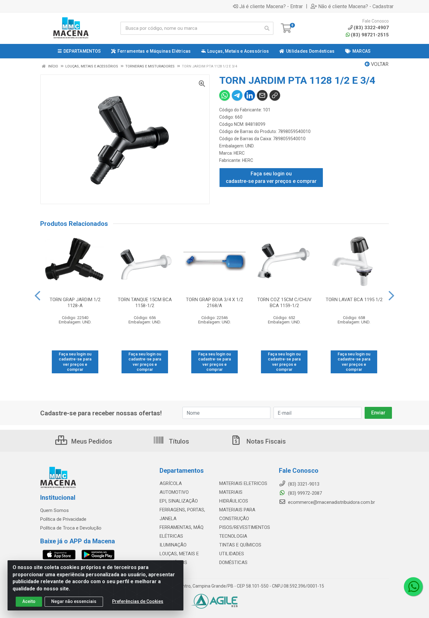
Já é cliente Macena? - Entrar (271, 6)
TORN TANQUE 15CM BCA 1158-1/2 (145, 302)
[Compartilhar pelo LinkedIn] (249, 95)
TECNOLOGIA (233, 536)
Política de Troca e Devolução (70, 528)
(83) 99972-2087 (304, 493)
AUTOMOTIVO (174, 492)
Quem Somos (54, 510)
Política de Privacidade (63, 519)
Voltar (379, 64)
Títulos (178, 441)
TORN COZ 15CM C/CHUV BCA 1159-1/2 (284, 302)
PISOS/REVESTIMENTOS (244, 527)
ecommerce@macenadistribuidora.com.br (331, 502)
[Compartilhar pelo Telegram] (237, 95)
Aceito (28, 601)
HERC (239, 153)
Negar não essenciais (73, 601)
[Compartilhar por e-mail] (262, 95)
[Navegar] (37, 295)
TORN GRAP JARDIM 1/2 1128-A (75, 302)
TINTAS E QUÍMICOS (240, 545)
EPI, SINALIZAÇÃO (179, 501)
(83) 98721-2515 (370, 35)
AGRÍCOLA (171, 483)
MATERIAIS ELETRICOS (243, 483)
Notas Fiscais (265, 441)
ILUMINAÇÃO (173, 545)
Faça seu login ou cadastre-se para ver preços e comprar (271, 177)
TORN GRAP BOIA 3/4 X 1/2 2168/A (214, 302)
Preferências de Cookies (137, 601)
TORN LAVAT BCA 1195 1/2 (354, 299)
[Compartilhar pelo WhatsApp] (224, 95)
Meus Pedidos (91, 441)
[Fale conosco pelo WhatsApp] (413, 586)
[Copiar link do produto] (274, 95)
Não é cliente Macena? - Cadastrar (356, 6)
